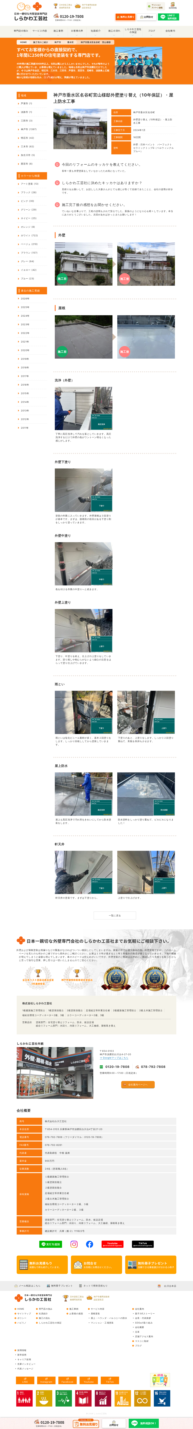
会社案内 (170, 30)
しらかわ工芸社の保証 (133, 30)
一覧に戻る (115, 915)
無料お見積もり (45, 1265)
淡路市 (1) (26, 112)
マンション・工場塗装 (102, 1322)
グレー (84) (27, 261)
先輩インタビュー (26, 1364)
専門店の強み (21, 30)
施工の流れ (114, 30)
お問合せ (98, 1265)
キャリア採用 (24, 1359)
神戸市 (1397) (29, 129)
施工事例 (58, 30)
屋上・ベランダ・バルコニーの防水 (109, 1318)
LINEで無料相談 (172, 17)
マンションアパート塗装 (157, 6)
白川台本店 (170, 1286)
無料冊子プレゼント (156, 1265)
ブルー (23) (27, 278)
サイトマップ (24, 1313)
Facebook (67, 1381)
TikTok (142, 1244)
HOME (20, 1309)
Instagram (46, 1381)
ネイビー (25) (29, 218)
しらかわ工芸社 (30, 17)
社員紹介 (95, 30)
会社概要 (139, 1327)
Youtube (112, 1244)
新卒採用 (21, 1354)
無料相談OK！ (148, 1423)
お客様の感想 (76, 1313)
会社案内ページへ (138, 1084)
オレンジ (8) (28, 226)
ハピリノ (21, 1322)
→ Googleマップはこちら (114, 1057)
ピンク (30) (27, 201)
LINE (25, 1381)
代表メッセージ (25, 1368)
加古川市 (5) (28, 155)
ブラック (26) (29, 192)
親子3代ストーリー (145, 1313)
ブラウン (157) (29, 252)
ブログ (151, 30)
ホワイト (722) (29, 235)
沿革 (137, 1332)
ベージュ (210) (29, 244)
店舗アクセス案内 (144, 1336)
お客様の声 (77, 30)
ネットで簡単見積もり (96, 1285)
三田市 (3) (27, 120)
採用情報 (173, 8)
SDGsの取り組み (144, 1322)
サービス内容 (39, 30)
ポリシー (21, 1318)
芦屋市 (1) (26, 103)
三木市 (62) (27, 146)
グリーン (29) (29, 209)
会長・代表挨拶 (143, 1318)
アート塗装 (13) (30, 183)
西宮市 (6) (27, 163)
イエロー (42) (29, 269)
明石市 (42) (27, 137)
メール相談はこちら (30, 1285)
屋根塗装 (95, 1313)
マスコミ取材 (142, 1341)
